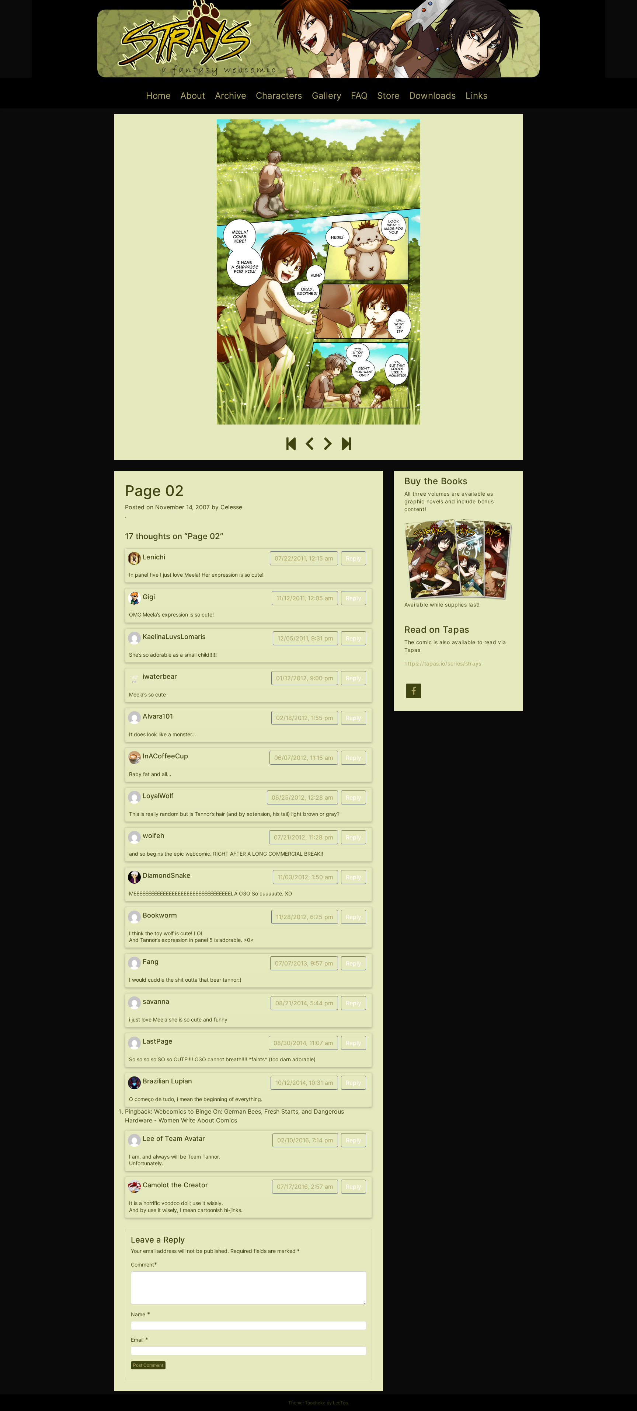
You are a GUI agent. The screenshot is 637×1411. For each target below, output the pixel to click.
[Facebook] (413, 690)
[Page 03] (328, 444)
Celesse (231, 507)
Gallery (326, 95)
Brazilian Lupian (167, 1081)
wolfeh (153, 835)
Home (158, 95)
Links (477, 95)
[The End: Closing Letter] (346, 444)
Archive (230, 95)
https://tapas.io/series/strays (442, 663)
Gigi (149, 597)
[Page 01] (309, 444)
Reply (353, 558)
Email (137, 1340)
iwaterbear (160, 676)
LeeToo (340, 1402)
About (192, 95)
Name (138, 1314)
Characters (279, 95)
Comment (142, 1264)
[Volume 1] (291, 444)
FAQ (359, 95)
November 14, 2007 (182, 507)
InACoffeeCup (165, 756)
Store (388, 95)
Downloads (432, 95)
